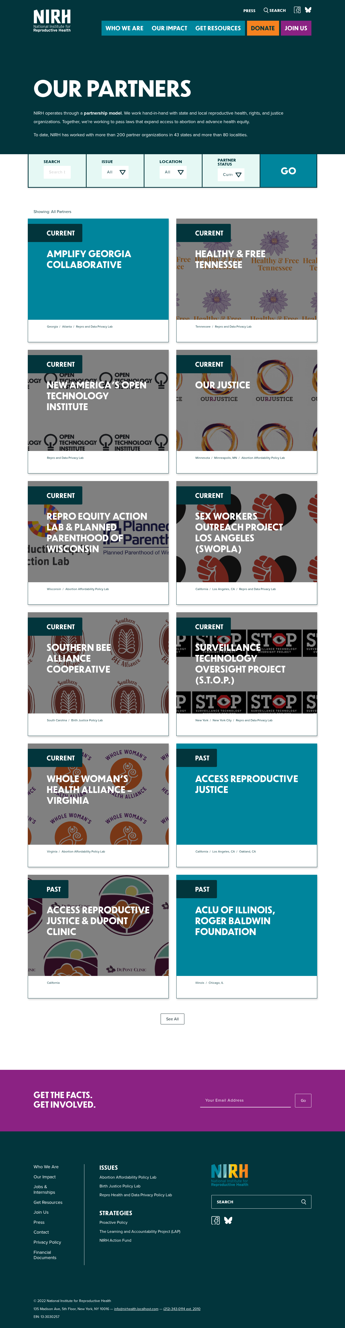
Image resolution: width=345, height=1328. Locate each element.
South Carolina (57, 720)
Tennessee (203, 326)
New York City (222, 720)
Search (52, 162)
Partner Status (227, 162)
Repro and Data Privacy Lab (94, 326)
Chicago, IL (216, 982)
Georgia (52, 326)
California (201, 589)
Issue (107, 162)
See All (172, 1019)
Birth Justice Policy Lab (87, 720)
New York (201, 720)
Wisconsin (54, 589)
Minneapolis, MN (225, 458)
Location (171, 162)
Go (303, 1100)
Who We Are (125, 28)
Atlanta (67, 326)
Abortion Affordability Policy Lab (263, 458)
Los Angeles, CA (223, 589)
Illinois (199, 982)
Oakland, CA (247, 851)
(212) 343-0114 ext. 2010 (182, 1309)
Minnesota (202, 458)
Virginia (52, 851)
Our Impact (169, 28)
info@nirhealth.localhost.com (136, 1309)
